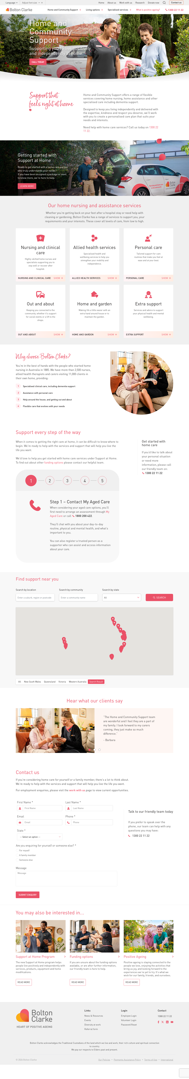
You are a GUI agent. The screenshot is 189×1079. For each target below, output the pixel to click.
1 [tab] (31, 481)
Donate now (153, 2)
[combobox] (121, 597)
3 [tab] (67, 480)
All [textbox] (105, 597)
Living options (93, 9)
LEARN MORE (27, 186)
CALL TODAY (38, 61)
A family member (27, 855)
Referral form (91, 1029)
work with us (77, 790)
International (167, 1059)
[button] (113, 619)
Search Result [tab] (96, 681)
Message (21, 868)
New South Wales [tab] (32, 681)
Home (101, 2)
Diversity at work (92, 1024)
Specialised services (118, 9)
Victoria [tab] (62, 681)
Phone (69, 816)
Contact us (176, 2)
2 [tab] (50, 480)
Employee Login (129, 1015)
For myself (24, 850)
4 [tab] (85, 480)
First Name (24, 802)
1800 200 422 (83, 516)
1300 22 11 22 (153, 473)
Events (87, 1020)
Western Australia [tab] (77, 681)
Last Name (72, 802)
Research (140, 2)
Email (20, 816)
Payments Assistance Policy (127, 1059)
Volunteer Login (128, 1020)
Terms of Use (150, 1059)
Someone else (26, 859)
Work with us (125, 2)
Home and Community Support (63, 9)
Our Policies (104, 1059)
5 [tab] (102, 480)
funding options (53, 462)
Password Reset (129, 1024)
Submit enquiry (28, 894)
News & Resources (93, 1015)
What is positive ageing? (148, 9)
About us (112, 2)
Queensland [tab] (49, 681)
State (20, 830)
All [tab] (19, 681)
